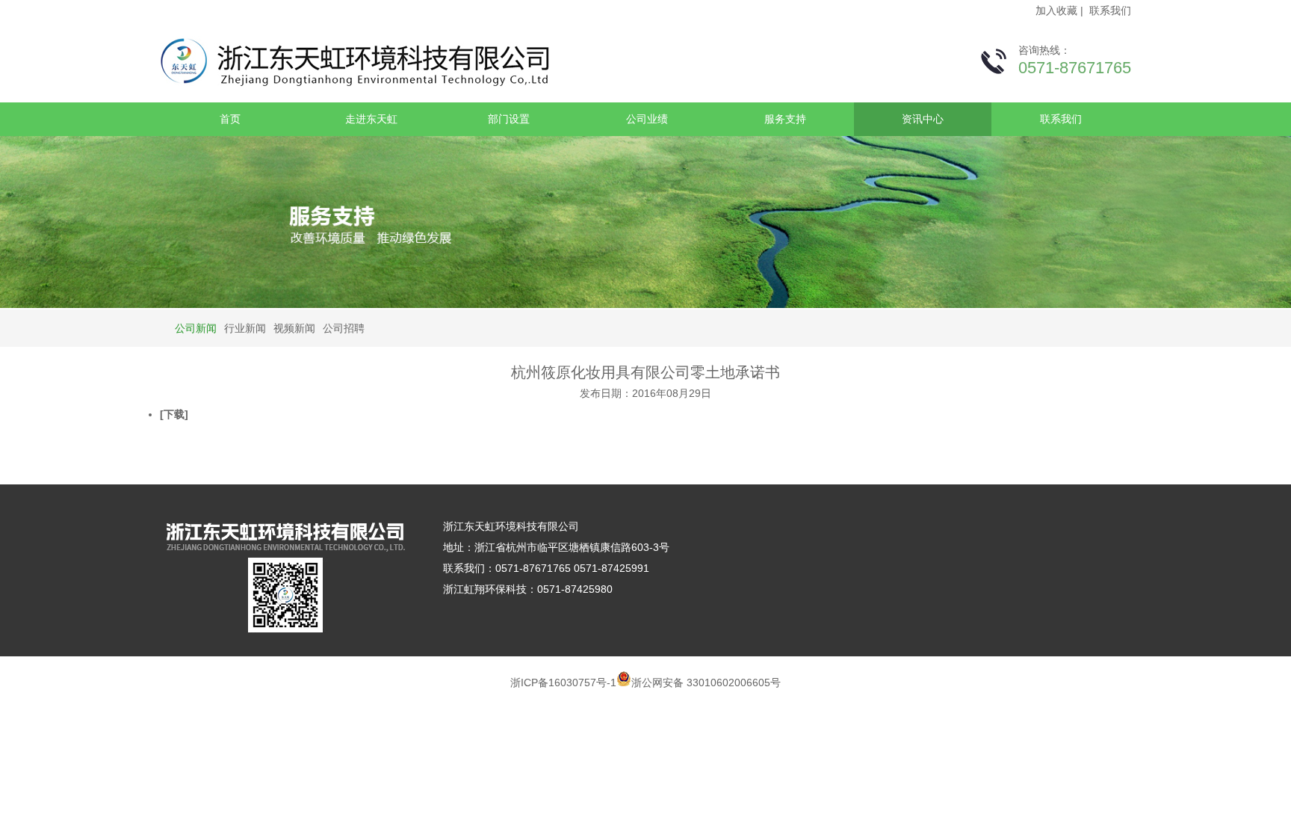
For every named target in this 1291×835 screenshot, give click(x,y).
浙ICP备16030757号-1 (563, 682)
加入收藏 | (1060, 10)
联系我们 (1110, 10)
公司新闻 (196, 328)
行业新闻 (245, 328)
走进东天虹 (371, 119)
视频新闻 (294, 328)
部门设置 (509, 119)
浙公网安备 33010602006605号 (706, 682)
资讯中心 (923, 119)
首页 (230, 119)
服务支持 (785, 119)
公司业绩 (647, 119)
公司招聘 (344, 328)
